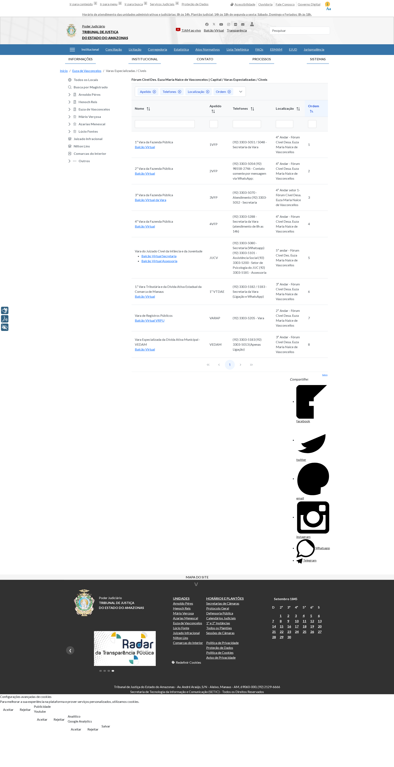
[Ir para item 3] (109, 671)
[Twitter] (214, 24)
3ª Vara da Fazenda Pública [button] (154, 195)
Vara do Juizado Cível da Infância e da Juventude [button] (168, 251)
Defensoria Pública (219, 613)
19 (312, 626)
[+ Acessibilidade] (4, 327)
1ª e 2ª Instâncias (218, 623)
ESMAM (276, 49)
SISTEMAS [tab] (318, 59)
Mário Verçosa (183, 613)
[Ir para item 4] (113, 671)
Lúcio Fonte (181, 628)
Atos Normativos (207, 49)
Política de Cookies (220, 652)
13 (320, 621)
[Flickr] (235, 24)
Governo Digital (309, 4)
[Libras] (4, 310)
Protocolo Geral (217, 608)
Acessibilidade (245, 4)
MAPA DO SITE (197, 577)
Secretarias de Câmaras (222, 603)
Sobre (325, 375)
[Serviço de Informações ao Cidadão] (327, 4)
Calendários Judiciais (221, 618)
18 (304, 626)
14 (274, 626)
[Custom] (242, 24)
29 (281, 637)
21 (274, 632)
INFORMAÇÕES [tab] (80, 59)
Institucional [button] (90, 49)
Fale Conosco (285, 4)
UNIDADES (181, 598)
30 (289, 637)
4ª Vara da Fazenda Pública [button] (154, 221)
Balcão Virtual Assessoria (159, 261)
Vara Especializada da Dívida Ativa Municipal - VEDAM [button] (167, 341)
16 (289, 626)
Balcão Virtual (214, 30)
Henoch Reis (182, 608)
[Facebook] (206, 24)
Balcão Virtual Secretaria (158, 256)
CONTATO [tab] (205, 59)
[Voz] (4, 319)
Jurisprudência (314, 49)
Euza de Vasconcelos (187, 623)
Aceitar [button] (8, 709)
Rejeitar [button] (25, 709)
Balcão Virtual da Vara (150, 200)
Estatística (181, 49)
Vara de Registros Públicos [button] (154, 315)
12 (312, 621)
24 (297, 632)
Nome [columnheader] (140, 108)
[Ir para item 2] (104, 671)
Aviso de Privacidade (221, 657)
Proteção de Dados (195, 4)
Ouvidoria (265, 4)
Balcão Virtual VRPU (149, 320)
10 (297, 621)
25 (304, 632)
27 (320, 632)
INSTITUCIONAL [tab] (145, 59)
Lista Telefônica (238, 49)
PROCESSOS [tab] (261, 59)
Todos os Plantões (219, 628)
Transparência (237, 30)
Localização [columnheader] (285, 108)
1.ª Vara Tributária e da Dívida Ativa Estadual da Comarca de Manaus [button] (168, 289)
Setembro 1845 (285, 599)
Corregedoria (157, 49)
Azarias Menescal (185, 618)
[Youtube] (221, 24)
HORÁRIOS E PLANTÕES (225, 598)
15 (281, 626)
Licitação (135, 49)
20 (320, 626)
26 (312, 632)
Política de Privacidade (222, 643)
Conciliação (113, 49)
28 (274, 637)
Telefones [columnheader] (241, 108)
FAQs (259, 49)
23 (289, 632)
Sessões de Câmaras (220, 633)
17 (297, 626)
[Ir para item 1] (100, 671)
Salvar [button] (106, 726)
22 (281, 632)
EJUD (293, 49)
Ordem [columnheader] (313, 106)
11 (304, 621)
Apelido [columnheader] (215, 106)
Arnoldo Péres (183, 603)
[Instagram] (228, 24)
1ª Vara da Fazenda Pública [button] (154, 142)
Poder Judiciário (93, 26)
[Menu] (72, 49)
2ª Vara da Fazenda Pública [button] (154, 168)
